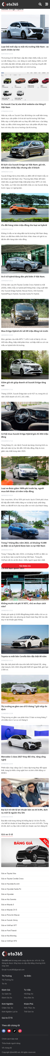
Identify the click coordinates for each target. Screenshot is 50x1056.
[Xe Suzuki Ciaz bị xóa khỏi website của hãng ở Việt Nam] (25, 86)
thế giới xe (29, 1012)
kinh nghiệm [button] (7, 1004)
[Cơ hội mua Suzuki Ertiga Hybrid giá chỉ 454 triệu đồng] (25, 416)
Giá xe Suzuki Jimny (9, 920)
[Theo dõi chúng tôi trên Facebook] (3, 1031)
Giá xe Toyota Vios (8, 873)
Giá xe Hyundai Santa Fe (11, 889)
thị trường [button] (7, 976)
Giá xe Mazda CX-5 (9, 910)
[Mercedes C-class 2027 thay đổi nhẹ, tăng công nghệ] (25, 739)
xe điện (27, 976)
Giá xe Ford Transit (8, 930)
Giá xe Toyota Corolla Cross (12, 879)
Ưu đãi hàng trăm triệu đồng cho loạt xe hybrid (24, 225)
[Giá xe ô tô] (25, 852)
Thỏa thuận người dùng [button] (11, 1043)
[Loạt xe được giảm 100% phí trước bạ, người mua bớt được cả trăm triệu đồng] (25, 471)
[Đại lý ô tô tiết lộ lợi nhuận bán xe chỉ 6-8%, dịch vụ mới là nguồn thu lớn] (25, 792)
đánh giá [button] (6, 990)
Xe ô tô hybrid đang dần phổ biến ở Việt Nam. (23, 276)
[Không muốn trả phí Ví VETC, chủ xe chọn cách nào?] (25, 586)
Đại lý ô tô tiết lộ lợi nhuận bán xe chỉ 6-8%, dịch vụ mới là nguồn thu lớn (24, 811)
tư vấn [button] (27, 990)
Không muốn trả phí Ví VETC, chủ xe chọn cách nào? (23, 605)
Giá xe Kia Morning (8, 936)
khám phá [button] (28, 1004)
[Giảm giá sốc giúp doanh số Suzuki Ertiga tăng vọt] (25, 365)
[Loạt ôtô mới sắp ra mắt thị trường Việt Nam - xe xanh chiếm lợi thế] (25, 29)
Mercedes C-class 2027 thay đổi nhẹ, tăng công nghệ (23, 758)
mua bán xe (29, 998)
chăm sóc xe (7, 1008)
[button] (42, 4)
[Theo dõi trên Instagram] (20, 1031)
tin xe (4, 984)
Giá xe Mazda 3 (7, 905)
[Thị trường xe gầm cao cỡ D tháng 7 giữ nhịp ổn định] (25, 689)
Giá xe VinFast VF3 (9, 941)
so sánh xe (6, 994)
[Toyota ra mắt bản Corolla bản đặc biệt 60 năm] (25, 639)
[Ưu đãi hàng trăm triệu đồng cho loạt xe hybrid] (25, 207)
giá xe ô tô (7, 1018)
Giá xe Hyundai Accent (10, 884)
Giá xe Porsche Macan (10, 915)
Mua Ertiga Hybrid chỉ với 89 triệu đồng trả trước (24, 331)
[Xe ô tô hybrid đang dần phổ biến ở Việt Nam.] (25, 259)
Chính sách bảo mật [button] (10, 1039)
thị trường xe (7, 980)
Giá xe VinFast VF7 (9, 925)
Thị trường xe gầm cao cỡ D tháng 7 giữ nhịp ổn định (24, 708)
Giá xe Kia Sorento (8, 899)
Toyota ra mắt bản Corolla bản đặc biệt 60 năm (24, 656)
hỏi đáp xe (28, 994)
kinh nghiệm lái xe (9, 1012)
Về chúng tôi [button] (7, 1048)
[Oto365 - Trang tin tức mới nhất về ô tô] (11, 4)
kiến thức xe (29, 1008)
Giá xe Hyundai (7, 894)
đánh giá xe (7, 998)
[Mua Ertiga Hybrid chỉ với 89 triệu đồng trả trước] (25, 313)
